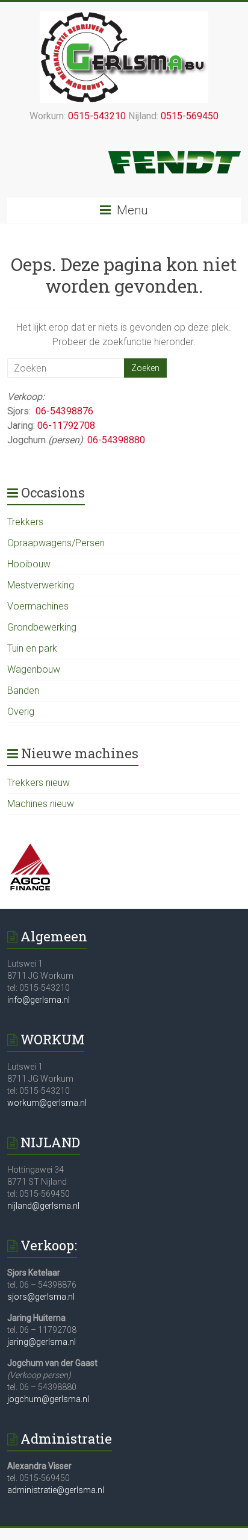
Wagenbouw (33, 669)
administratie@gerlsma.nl (55, 1490)
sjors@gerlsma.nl (41, 1297)
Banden (23, 690)
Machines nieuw (40, 803)
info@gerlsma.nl (38, 1000)
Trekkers (25, 522)
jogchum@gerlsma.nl (48, 1399)
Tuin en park (32, 648)
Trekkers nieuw (38, 782)
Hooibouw (29, 564)
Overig (20, 711)
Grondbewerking (41, 627)
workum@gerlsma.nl (47, 1103)
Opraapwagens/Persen (56, 543)
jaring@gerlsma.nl (41, 1342)
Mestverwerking (40, 585)
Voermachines (38, 606)
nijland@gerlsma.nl (43, 1206)
